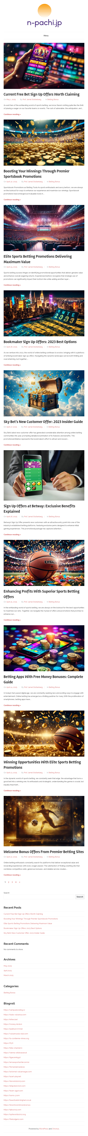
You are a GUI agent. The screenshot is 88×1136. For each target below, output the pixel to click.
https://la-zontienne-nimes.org (16, 1038)
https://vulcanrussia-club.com (16, 1034)
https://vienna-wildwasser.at (15, 1053)
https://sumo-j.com (12, 1095)
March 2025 (8, 975)
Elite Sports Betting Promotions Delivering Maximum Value (28, 923)
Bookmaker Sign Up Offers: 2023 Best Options (40, 342)
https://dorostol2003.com (14, 1081)
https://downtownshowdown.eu (17, 1105)
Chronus (55, 1129)
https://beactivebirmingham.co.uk (17, 1100)
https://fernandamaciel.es (14, 1067)
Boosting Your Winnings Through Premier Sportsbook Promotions (31, 919)
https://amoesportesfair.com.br (16, 1062)
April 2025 (8, 971)
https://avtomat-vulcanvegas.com (18, 1072)
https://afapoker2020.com (14, 1086)
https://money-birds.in (13, 1024)
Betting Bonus (53, 99)
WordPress (43, 1129)
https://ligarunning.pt (12, 1057)
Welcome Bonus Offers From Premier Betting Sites (44, 852)
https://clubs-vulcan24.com (15, 1015)
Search (6, 893)
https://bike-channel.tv (13, 1048)
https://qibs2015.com (12, 1110)
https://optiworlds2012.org (15, 1114)
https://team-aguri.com (13, 1091)
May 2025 (8, 966)
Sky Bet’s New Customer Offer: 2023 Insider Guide (43, 421)
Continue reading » (12, 114)
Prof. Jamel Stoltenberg (32, 99)
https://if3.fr (8, 1043)
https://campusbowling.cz (14, 1010)
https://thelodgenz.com (13, 1119)
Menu (46, 35)
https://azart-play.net (12, 1076)
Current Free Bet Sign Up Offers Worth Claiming (42, 94)
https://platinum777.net (13, 1029)
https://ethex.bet (11, 1019)
